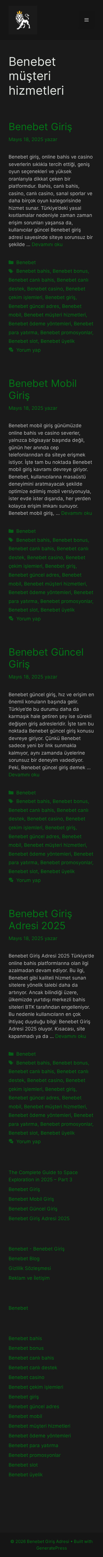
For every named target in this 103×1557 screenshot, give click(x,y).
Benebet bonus (70, 271)
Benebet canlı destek (33, 1367)
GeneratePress (51, 1548)
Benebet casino (45, 289)
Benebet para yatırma (33, 1445)
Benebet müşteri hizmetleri (55, 315)
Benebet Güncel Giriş (33, 1209)
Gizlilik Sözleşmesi (30, 1268)
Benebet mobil (25, 1416)
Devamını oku (47, 244)
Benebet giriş (60, 297)
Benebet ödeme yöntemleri (40, 324)
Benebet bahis (33, 271)
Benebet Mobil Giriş (31, 1199)
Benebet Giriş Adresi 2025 (40, 919)
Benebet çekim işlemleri (36, 1387)
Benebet (26, 262)
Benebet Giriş (40, 126)
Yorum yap (28, 350)
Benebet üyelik (58, 341)
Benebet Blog (24, 1258)
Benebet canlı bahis (31, 280)
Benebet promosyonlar (66, 332)
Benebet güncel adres (34, 306)
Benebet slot (23, 341)
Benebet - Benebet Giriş (37, 1249)
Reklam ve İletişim (29, 1278)
